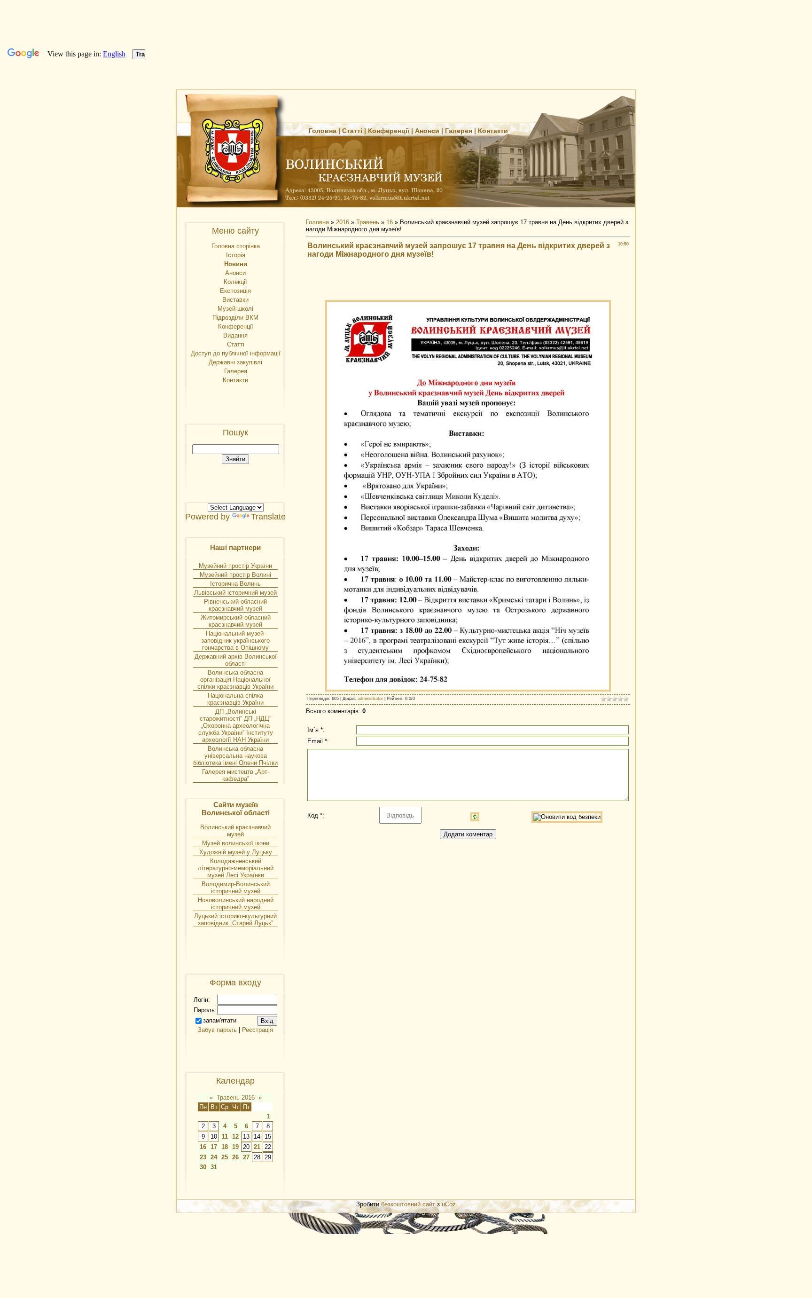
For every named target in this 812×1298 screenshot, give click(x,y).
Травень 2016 (236, 1097)
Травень (367, 222)
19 (235, 1146)
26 (235, 1157)
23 (203, 1157)
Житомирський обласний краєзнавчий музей (236, 621)
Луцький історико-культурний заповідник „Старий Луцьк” (235, 920)
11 (225, 1136)
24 (214, 1157)
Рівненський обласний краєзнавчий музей (235, 605)
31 (214, 1167)
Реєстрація (257, 1029)
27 (246, 1157)
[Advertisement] (468, 280)
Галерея (458, 130)
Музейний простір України (235, 565)
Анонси (427, 130)
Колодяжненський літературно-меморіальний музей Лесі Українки (235, 868)
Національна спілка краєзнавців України (235, 699)
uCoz (449, 1204)
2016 (342, 222)
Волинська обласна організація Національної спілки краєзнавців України (235, 679)
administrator (370, 698)
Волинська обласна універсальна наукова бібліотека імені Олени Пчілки (235, 755)
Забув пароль (217, 1029)
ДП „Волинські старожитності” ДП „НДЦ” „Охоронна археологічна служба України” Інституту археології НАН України (235, 725)
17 (214, 1146)
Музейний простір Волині (235, 574)
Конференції (388, 130)
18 (224, 1146)
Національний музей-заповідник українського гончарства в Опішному (235, 640)
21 (257, 1146)
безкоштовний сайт (408, 1204)
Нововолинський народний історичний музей (235, 904)
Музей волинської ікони (235, 843)
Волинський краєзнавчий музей (235, 831)
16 (203, 1146)
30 (203, 1167)
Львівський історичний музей (235, 592)
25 (224, 1157)
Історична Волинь (235, 583)
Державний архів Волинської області (236, 660)
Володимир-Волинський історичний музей (236, 888)
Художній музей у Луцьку (235, 852)
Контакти (493, 130)
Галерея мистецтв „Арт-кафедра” (235, 775)
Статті (352, 130)
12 (235, 1136)
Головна (322, 130)
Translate (268, 516)
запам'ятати (219, 1020)
